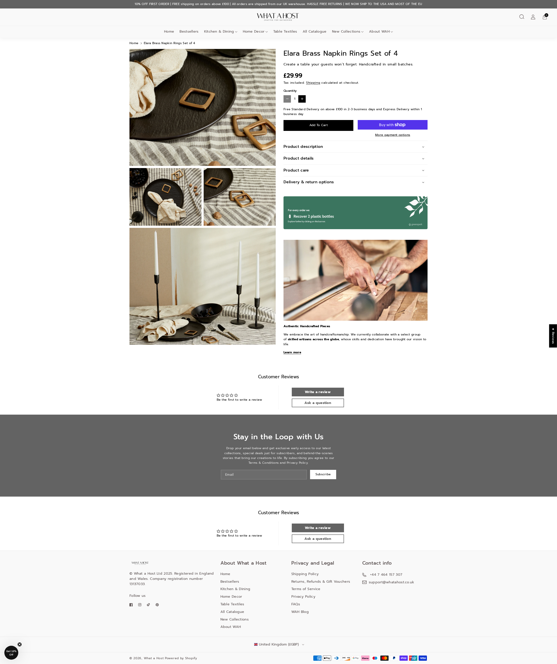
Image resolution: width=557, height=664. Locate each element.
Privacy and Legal (312, 563)
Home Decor (254, 31)
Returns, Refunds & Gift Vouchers (320, 581)
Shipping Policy (305, 574)
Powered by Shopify (181, 658)
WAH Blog (300, 611)
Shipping (313, 82)
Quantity (290, 90)
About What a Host (243, 563)
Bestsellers (229, 581)
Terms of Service (305, 589)
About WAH (379, 31)
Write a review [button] (318, 392)
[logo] (140, 563)
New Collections (346, 31)
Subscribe (323, 474)
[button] (521, 16)
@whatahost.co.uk (398, 582)
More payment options (392, 135)
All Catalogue (232, 611)
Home (133, 43)
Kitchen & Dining (219, 31)
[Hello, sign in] (533, 17)
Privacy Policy (303, 596)
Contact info (377, 563)
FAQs (295, 604)
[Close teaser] (19, 644)
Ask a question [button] (317, 402)
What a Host (154, 658)
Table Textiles (232, 604)
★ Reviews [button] (553, 336)
